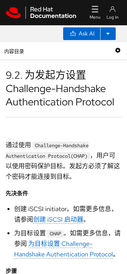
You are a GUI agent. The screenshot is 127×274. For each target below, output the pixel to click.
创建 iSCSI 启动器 (58, 219)
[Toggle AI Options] (108, 33)
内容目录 (14, 50)
